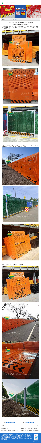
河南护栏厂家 (6, 438)
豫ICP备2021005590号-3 (18, 437)
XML (11, 437)
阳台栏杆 (17, 438)
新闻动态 (11, 19)
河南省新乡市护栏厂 (27, 438)
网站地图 (8, 437)
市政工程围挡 (21, 438)
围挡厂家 (10, 438)
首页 (7, 19)
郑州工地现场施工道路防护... (29, 422)
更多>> (38, 425)
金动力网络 (5, 437)
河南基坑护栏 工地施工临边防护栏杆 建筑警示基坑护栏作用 (9, 430)
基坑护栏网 (5, 439)
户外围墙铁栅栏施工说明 (4, 428)
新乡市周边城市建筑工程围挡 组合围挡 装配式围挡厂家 (29, 428)
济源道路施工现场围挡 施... (10, 422)
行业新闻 (16, 19)
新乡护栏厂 (13, 438)
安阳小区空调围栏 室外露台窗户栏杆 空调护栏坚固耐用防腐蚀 (30, 430)
